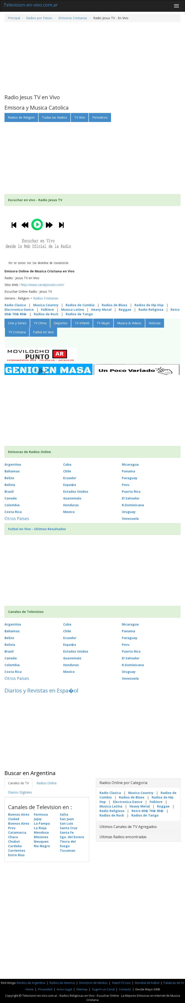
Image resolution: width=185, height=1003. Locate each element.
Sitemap (82, 989)
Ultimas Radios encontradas (123, 836)
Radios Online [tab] (47, 783)
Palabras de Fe (174, 983)
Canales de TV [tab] (18, 783)
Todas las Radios (54, 117)
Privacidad (45, 989)
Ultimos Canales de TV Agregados (128, 826)
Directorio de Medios (93, 983)
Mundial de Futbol (147, 983)
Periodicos (100, 117)
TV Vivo (79, 117)
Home (29, 989)
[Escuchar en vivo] (38, 238)
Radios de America (62, 983)
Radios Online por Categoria (123, 782)
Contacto (125, 989)
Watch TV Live (121, 983)
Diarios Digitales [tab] (20, 792)
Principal (14, 18)
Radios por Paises (38, 18)
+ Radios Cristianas (44, 298)
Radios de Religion (21, 117)
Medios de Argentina (31, 983)
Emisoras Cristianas (72, 18)
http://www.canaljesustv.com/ (42, 285)
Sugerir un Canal (103, 989)
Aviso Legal (64, 989)
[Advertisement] (92, 58)
